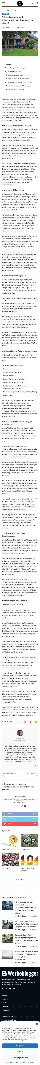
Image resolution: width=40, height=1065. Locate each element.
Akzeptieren (20, 1046)
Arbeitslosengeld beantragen (14, 71)
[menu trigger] (4, 3)
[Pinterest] (30, 722)
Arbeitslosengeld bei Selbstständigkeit (16, 68)
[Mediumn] (24, 806)
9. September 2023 (7, 849)
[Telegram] (21, 806)
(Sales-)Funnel (6, 868)
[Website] (35, 766)
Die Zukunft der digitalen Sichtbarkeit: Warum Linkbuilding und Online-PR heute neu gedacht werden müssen (25, 907)
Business (5, 13)
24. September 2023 (26, 849)
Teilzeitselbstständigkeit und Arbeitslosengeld (19, 86)
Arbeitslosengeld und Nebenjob (16, 89)
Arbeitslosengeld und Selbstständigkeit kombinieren (20, 82)
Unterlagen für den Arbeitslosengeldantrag (18, 78)
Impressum (31, 1062)
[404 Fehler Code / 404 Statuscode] (30, 859)
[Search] (36, 3)
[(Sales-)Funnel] (10, 859)
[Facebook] (20, 722)
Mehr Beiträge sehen (20, 741)
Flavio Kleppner (20, 738)
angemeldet (12, 787)
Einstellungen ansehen (20, 1058)
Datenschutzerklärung (21, 1062)
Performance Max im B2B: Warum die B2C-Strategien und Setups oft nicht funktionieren (26, 924)
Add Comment (21, 27)
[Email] (36, 722)
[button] (37, 1024)
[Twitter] (25, 722)
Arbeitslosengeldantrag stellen (15, 75)
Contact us (19, 799)
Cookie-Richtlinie (10, 1062)
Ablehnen (20, 1052)
